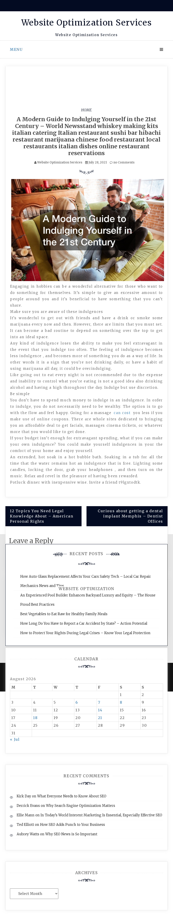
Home (86, 110)
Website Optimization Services (86, 23)
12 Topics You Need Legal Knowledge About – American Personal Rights (41, 516)
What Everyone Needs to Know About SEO (71, 796)
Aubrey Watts (28, 834)
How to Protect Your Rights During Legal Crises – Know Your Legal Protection (85, 633)
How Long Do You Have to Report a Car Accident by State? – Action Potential (83, 623)
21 (100, 717)
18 (35, 717)
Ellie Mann (25, 815)
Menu (16, 49)
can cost (122, 413)
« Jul (15, 739)
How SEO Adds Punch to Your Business (72, 824)
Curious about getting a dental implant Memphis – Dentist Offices (130, 516)
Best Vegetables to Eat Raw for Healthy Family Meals (63, 614)
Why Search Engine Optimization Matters (80, 805)
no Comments (123, 162)
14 (100, 710)
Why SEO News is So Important (71, 834)
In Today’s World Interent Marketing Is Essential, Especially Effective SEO (101, 815)
